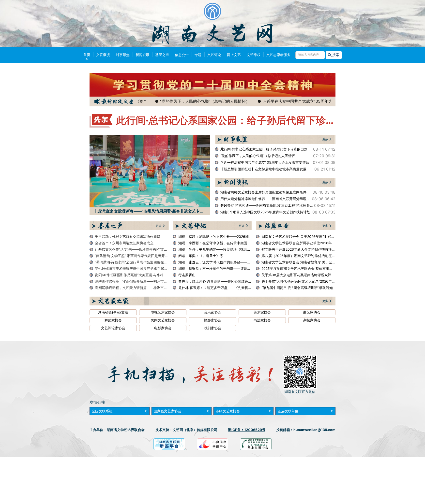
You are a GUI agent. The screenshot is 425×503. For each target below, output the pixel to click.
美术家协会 (262, 312)
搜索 (335, 55)
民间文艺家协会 (163, 320)
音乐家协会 (212, 312)
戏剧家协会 (212, 328)
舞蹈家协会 (113, 320)
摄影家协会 (212, 320)
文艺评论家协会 (113, 328)
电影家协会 (162, 328)
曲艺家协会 (311, 312)
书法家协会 (262, 320)
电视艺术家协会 (163, 312)
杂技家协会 (311, 320)
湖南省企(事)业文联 (113, 312)
